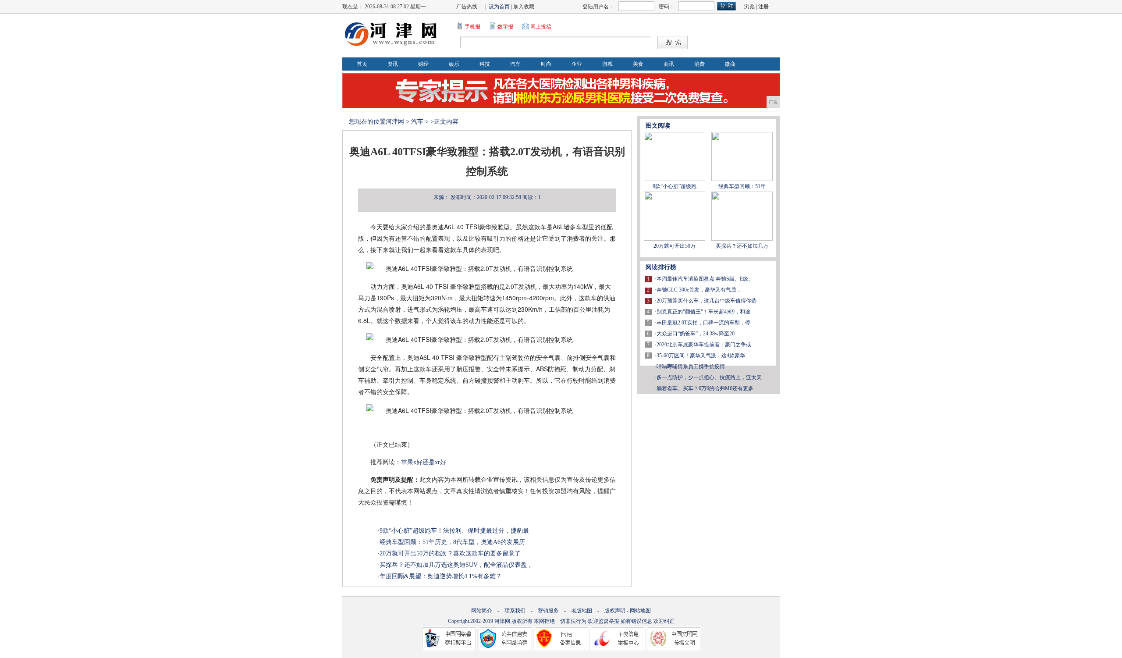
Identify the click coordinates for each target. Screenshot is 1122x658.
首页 (362, 64)
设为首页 (499, 7)
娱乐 (454, 64)
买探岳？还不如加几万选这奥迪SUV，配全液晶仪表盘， (456, 565)
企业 (577, 64)
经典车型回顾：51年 (742, 186)
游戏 (607, 64)
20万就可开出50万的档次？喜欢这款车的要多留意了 (450, 553)
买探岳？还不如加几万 (742, 246)
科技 (484, 64)
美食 (638, 64)
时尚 (546, 64)
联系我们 (514, 611)
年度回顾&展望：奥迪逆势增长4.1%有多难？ (441, 576)
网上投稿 (540, 27)
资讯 (392, 64)
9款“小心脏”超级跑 (674, 186)
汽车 (515, 64)
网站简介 (481, 611)
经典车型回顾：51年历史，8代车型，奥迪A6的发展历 (452, 542)
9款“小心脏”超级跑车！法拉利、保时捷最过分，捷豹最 (454, 530)
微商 (730, 64)
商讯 (669, 64)
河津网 (395, 121)
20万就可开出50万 (674, 246)
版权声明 (614, 611)
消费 (699, 64)
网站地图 (640, 611)
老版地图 (581, 611)
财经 (423, 64)
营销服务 (548, 611)
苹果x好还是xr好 (423, 462)
